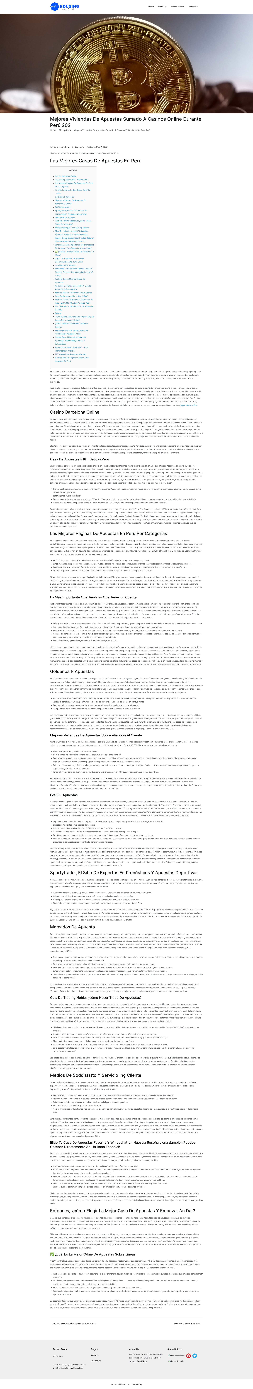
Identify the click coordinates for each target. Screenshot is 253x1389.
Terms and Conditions (120, 1384)
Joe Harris (79, 147)
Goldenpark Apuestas (64, 197)
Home (151, 7)
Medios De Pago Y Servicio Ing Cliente (72, 227)
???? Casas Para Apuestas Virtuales (70, 354)
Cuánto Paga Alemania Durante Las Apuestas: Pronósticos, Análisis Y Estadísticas (70, 340)
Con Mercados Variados (65, 265)
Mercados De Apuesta (65, 217)
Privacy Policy (136, 1384)
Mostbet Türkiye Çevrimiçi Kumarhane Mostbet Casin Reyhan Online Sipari (69, 1366)
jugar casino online (189, 405)
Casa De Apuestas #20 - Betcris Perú (71, 296)
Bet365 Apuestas (62, 207)
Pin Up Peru (64, 147)
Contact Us (193, 7)
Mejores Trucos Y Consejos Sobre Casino (73, 293)
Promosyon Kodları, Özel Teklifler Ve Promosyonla (74, 1323)
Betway (58, 313)
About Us (162, 7)
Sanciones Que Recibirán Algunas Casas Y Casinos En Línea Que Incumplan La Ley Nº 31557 (74, 272)
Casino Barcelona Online (65, 176)
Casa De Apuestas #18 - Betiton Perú (71, 180)
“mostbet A (58, 1356)
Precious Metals (177, 7)
